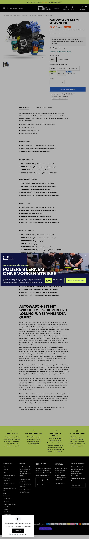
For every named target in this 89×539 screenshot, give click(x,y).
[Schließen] (85, 255)
